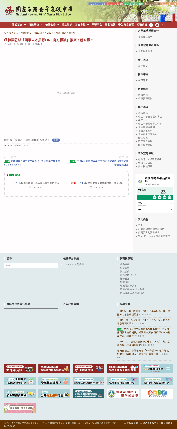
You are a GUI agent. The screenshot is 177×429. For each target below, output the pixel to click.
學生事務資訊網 (146, 127)
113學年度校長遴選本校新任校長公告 (97, 183)
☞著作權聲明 (131, 423)
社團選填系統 (145, 131)
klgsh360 (11, 44)
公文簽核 (125, 268)
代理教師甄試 (145, 98)
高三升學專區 (145, 141)
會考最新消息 (145, 51)
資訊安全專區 (145, 163)
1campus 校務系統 (73, 264)
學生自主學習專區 (147, 134)
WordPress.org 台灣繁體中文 (154, 236)
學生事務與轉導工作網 (150, 124)
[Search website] (163, 24)
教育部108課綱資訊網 (150, 159)
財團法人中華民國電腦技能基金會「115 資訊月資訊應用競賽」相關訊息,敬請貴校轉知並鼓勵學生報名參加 (143, 332)
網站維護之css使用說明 (132, 293)
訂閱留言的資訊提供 (149, 232)
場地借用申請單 (128, 286)
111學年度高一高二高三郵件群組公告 (36, 183)
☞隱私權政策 (166, 423)
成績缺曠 (143, 113)
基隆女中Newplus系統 (132, 289)
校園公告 (39, 44)
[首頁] (5, 33)
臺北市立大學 (145, 37)
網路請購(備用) (128, 275)
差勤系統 (125, 264)
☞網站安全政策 (148, 423)
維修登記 (125, 278)
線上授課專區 (145, 145)
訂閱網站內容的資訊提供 (151, 229)
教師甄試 (143, 95)
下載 (56, 140)
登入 (140, 225)
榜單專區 (143, 80)
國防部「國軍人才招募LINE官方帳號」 (27, 140)
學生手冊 (143, 120)
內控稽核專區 (145, 166)
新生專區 (143, 66)
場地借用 (125, 282)
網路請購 (125, 271)
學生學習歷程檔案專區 (150, 116)
